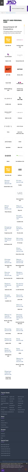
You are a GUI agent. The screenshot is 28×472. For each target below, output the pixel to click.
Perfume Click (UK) (21, 409)
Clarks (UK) (20, 398)
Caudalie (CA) (8, 301)
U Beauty (20, 118)
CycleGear (11, 403)
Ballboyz (20, 175)
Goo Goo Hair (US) (8, 278)
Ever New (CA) (12, 405)
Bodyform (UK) (19, 278)
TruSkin (20, 185)
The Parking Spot (4, 414)
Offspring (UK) (12, 409)
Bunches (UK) (3, 398)
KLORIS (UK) (8, 104)
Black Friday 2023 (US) (5, 446)
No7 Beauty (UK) (8, 244)
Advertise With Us (4, 422)
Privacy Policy (3, 425)
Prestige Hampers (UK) (5, 411)
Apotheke (8, 147)
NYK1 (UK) (20, 333)
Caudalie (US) (20, 221)
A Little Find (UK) (20, 289)
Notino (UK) (20, 74)
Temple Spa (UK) (8, 233)
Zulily (20, 343)
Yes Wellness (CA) (20, 161)
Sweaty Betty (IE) (20, 61)
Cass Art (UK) (11, 398)
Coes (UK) (11, 401)
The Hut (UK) (20, 233)
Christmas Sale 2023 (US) (5, 451)
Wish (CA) (20, 309)
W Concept (19, 242)
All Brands (3, 433)
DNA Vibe (20, 104)
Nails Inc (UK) (8, 118)
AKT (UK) (8, 74)
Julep (20, 353)
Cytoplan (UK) (20, 403)
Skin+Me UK (8, 45)
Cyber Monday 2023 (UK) (5, 453)
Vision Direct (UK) (20, 254)
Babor (8, 161)
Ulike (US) (20, 147)
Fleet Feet (19, 405)
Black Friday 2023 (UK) (5, 444)
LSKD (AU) (19, 407)
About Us (2, 420)
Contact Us (3, 435)
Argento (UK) (11, 396)
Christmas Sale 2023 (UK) (5, 448)
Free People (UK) (4, 407)
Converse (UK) (20, 401)
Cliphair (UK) (8, 61)
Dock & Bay (8, 333)
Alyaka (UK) (8, 343)
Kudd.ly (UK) (11, 407)
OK (2, 470)
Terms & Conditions (4, 427)
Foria (8, 132)
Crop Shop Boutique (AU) (5, 404)
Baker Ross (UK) (21, 396)
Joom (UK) (20, 299)
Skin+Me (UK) (8, 175)
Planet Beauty (8, 211)
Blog (2, 438)
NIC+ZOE (2, 409)
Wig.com (20, 210)
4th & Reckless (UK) (4, 396)
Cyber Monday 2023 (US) (5, 455)
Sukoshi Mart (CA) (8, 186)
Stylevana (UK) (8, 289)
